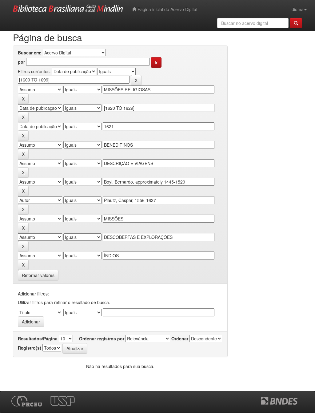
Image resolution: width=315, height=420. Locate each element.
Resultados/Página (38, 338)
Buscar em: (30, 53)
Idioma (297, 9)
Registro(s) (29, 348)
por (21, 62)
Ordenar (179, 338)
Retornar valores (38, 275)
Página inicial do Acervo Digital (166, 9)
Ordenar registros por (101, 338)
